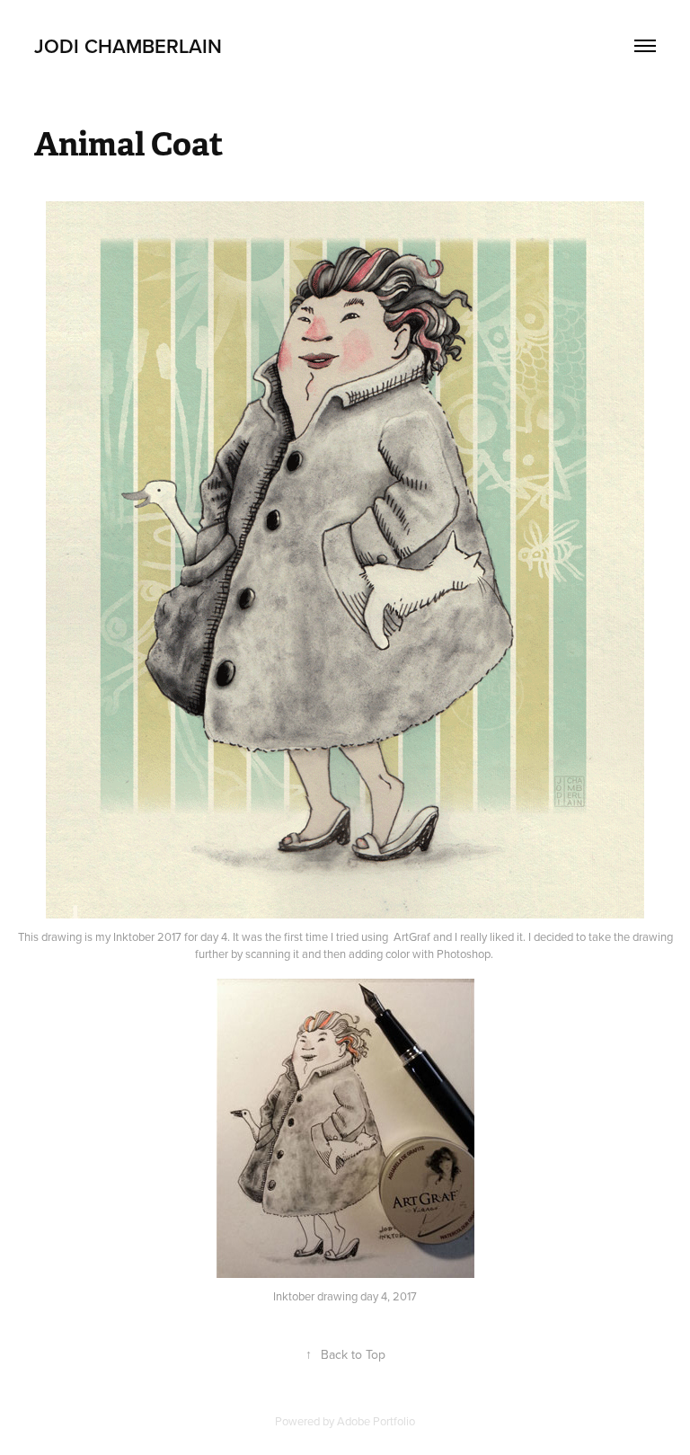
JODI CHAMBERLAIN (128, 45)
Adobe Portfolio (376, 1421)
